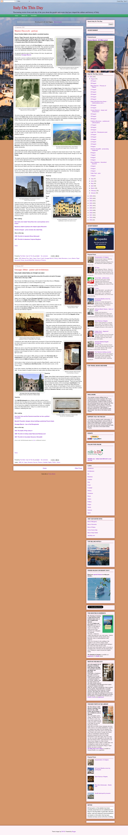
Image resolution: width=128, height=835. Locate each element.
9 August (93, 146)
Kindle (97, 656)
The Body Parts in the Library (95, 748)
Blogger (74, 831)
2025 (91, 196)
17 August (93, 125)
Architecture (91, 471)
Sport (89, 513)
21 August (93, 107)
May (92, 183)
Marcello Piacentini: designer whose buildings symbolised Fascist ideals (34, 421)
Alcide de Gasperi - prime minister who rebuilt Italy (28, 229)
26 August (93, 92)
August (93, 78)
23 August (93, 99)
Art (22, 462)
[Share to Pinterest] (58, 256)
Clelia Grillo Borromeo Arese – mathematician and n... (99, 102)
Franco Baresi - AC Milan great (98, 40)
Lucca (69, 258)
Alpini (30, 258)
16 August (93, 127)
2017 (91, 215)
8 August (93, 152)
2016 (91, 217)
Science (90, 510)
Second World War (29, 260)
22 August (93, 105)
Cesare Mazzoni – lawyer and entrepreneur (99, 110)
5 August (93, 160)
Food (89, 485)
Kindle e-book (92, 697)
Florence (40, 462)
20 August (93, 114)
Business (90, 476)
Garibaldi (45, 462)
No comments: (45, 256)
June (92, 181)
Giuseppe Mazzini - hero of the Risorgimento (27, 424)
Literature (90, 493)
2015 (91, 220)
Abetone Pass (25, 258)
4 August (93, 166)
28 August (93, 83)
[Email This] (52, 256)
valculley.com (91, 535)
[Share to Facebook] (56, 256)
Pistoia (22, 260)
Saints (89, 507)
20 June (97, 267)
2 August (93, 171)
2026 (91, 76)
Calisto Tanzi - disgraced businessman (101, 332)
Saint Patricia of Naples (101, 321)
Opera (89, 499)
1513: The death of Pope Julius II (23, 430)
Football (90, 488)
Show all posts (58, 22)
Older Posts (78, 468)
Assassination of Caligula (102, 257)
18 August (93, 118)
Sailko (34, 440)
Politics (54, 462)
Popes (89, 504)
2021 (91, 205)
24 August (93, 96)
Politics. (90, 501)
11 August (93, 141)
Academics (91, 468)
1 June (97, 288)
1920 (20, 258)
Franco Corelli (40, 258)
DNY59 (63, 831)
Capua (34, 258)
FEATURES (34, 15)
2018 (91, 212)
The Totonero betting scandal (103, 352)
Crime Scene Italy (92, 530)
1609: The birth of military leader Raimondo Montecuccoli (30, 433)
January (93, 193)
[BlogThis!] (53, 256)
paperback (90, 656)
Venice (58, 462)
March (93, 188)
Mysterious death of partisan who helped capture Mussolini (31, 226)
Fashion (90, 479)
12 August (93, 139)
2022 (91, 203)
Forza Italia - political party (102, 278)
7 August (93, 155)
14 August (93, 134)
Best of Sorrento (92, 524)
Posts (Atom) (52, 474)
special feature (97, 574)
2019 (91, 210)
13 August (93, 137)
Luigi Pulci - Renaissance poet (99, 132)
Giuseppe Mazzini (49, 258)
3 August (93, 168)
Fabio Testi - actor (96, 173)
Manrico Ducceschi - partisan (26, 30)
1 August (93, 175)
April (92, 186)
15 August (93, 129)
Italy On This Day (28, 7)
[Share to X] (55, 256)
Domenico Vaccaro (32, 462)
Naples (50, 462)
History (56, 258)
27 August (93, 89)
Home (16, 15)
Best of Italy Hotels (93, 532)
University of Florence (40, 260)
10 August (93, 144)
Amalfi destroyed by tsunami (102, 793)
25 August (93, 94)
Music (89, 496)
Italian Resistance (62, 258)
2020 (91, 208)
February (93, 190)
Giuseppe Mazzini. (26, 55)
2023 (91, 200)
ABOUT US (24, 15)
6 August (93, 157)
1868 (20, 462)
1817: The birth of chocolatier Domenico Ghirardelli (28, 437)
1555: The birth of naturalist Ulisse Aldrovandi (27, 236)
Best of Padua (91, 527)
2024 (91, 198)
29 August (93, 81)
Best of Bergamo (92, 521)
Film (89, 482)
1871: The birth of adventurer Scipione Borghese (28, 239)
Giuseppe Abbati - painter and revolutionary (32, 269)
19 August (93, 116)
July (92, 178)
